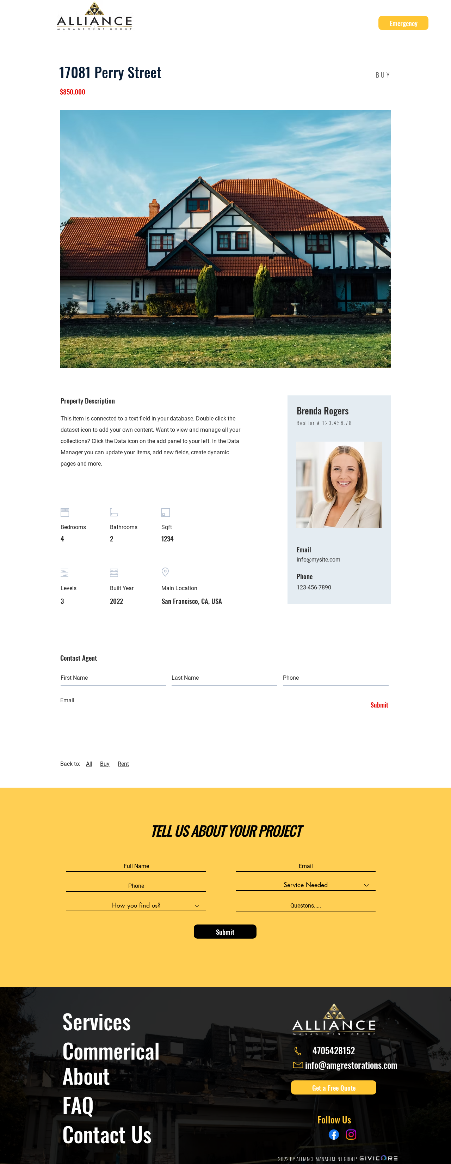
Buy (105, 763)
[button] (220, 23)
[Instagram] (351, 1134)
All (89, 763)
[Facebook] (334, 1134)
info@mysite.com (318, 559)
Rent (123, 763)
